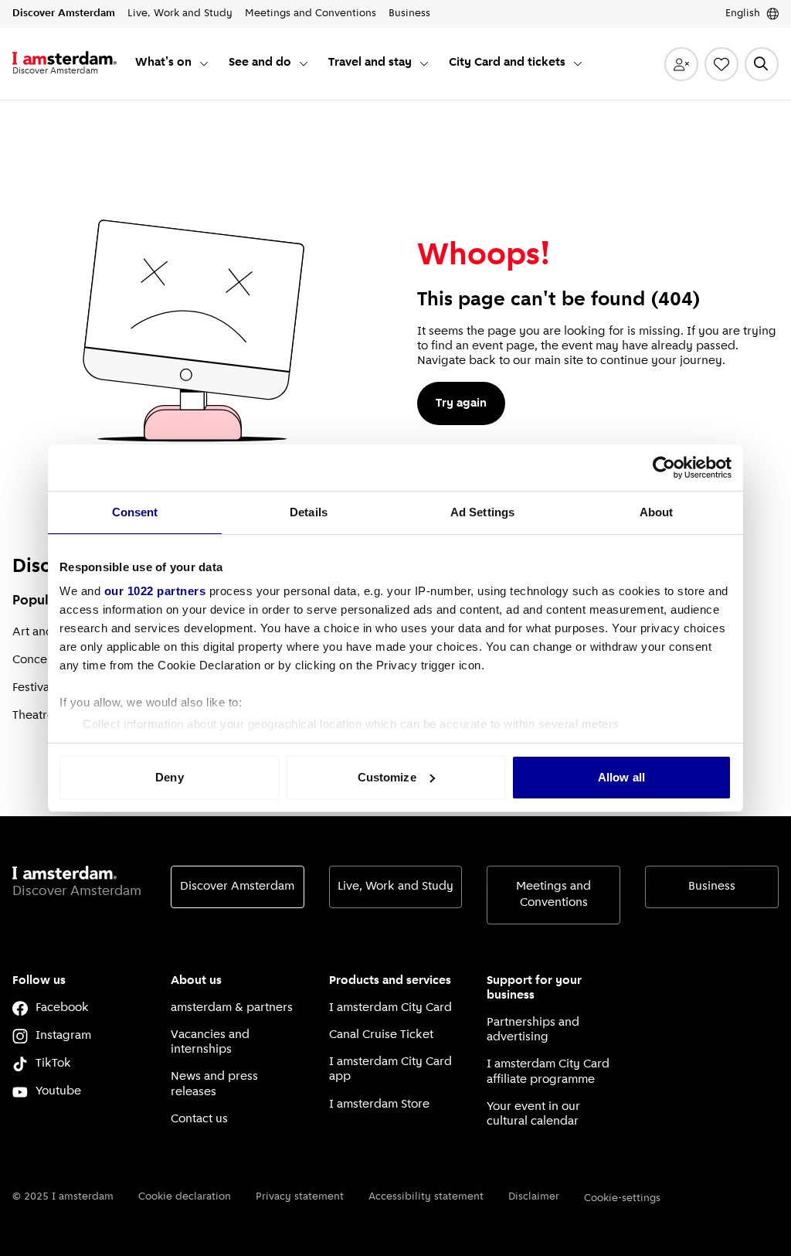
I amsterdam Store (379, 1104)
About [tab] (657, 512)
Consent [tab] (135, 512)
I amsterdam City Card (390, 1008)
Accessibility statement (426, 1197)
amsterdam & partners (232, 1008)
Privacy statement (300, 1197)
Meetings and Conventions (553, 894)
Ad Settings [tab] (482, 512)
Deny (169, 777)
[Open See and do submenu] (303, 63)
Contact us (199, 1119)
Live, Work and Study (395, 886)
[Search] (762, 64)
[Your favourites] (721, 64)
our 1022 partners (155, 590)
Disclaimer (533, 1197)
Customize (387, 777)
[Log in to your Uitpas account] (681, 64)
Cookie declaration (184, 1197)
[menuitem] (172, 64)
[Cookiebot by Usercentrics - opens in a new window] (664, 467)
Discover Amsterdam (237, 886)
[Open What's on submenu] (204, 63)
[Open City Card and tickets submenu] (578, 63)
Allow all (621, 777)
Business (711, 886)
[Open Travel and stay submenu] (424, 63)
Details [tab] (309, 512)
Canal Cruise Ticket (381, 1035)
